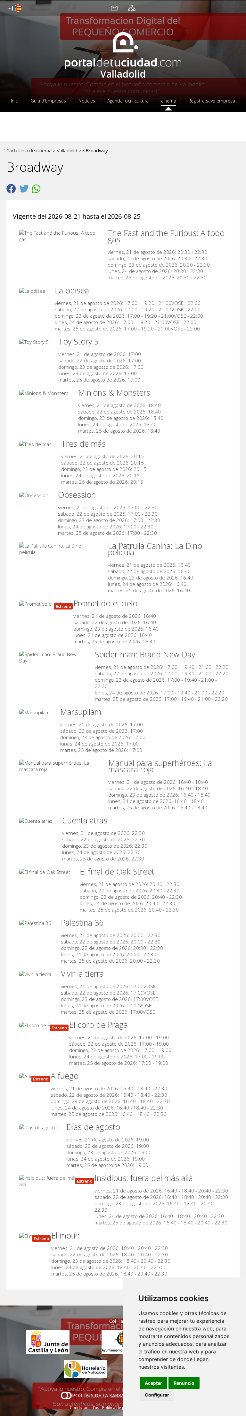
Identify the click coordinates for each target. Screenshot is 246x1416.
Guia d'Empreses (48, 101)
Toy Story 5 (78, 341)
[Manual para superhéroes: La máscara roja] (60, 765)
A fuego (64, 1075)
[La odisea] (33, 290)
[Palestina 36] (36, 922)
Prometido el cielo (105, 603)
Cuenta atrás (84, 820)
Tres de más (83, 443)
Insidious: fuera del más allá (143, 1177)
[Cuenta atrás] (37, 820)
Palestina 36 (82, 922)
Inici (15, 101)
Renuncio (184, 1383)
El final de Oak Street (117, 871)
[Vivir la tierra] (36, 973)
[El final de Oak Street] (46, 871)
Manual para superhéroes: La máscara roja (160, 766)
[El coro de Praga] (41, 1024)
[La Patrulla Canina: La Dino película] (60, 548)
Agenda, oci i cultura (128, 101)
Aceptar (153, 1383)
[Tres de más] (37, 443)
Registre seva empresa (211, 101)
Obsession (77, 494)
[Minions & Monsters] (45, 392)
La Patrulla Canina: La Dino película (155, 548)
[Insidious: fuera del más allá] (53, 1180)
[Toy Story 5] (35, 341)
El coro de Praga (98, 1024)
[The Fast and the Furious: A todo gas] (60, 235)
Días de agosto (93, 1126)
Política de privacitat (120, 1407)
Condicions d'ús (84, 1407)
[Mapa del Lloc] (132, 7)
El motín (65, 1235)
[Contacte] (114, 7)
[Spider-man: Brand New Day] (53, 657)
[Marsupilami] (36, 711)
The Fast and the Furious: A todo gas (166, 236)
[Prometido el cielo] (43, 603)
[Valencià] (13, 8)
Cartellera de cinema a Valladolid (41, 150)
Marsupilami (81, 711)
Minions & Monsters (114, 392)
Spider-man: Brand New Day (145, 654)
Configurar (157, 1394)
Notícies (86, 101)
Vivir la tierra (82, 973)
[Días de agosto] (39, 1127)
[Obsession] (35, 494)
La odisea (72, 290)
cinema (168, 101)
